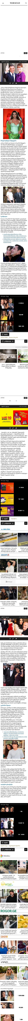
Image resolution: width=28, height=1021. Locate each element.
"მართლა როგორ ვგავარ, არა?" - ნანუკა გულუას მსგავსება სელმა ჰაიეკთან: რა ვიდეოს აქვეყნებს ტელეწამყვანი (21, 834)
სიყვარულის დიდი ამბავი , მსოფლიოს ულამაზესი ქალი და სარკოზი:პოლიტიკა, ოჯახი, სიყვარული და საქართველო (21, 303)
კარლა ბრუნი (4, 337)
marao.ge (7, 61)
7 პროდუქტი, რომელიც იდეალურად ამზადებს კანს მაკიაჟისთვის (20, 1019)
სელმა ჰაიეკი (4, 845)
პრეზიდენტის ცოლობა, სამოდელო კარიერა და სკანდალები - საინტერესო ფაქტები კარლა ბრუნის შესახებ (21, 314)
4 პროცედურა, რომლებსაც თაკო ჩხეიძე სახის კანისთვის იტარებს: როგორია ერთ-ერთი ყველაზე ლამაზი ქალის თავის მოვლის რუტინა (20, 995)
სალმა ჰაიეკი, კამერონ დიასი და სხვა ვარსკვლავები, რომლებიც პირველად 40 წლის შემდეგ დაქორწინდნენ (20, 822)
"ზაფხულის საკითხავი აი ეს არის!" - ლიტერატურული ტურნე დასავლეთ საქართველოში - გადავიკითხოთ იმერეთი (20, 499)
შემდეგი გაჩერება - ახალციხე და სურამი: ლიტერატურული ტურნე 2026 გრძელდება (20, 510)
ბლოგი (2, 53)
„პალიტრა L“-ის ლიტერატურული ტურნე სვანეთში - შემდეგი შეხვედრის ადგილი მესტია (21, 487)
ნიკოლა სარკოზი (13, 337)
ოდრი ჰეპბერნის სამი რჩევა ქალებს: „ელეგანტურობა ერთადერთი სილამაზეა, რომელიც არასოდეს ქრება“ (21, 1007)
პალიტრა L (14, 518)
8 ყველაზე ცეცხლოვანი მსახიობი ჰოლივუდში (21, 811)
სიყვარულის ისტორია (14, 845)
